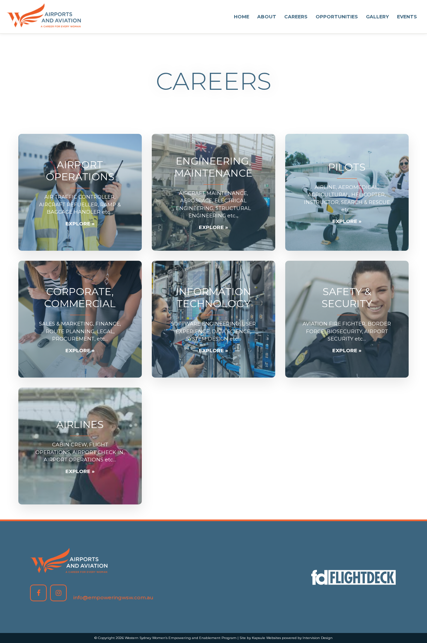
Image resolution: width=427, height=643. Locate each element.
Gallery (377, 17)
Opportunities (337, 17)
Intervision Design (318, 638)
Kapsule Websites (266, 638)
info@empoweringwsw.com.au (113, 597)
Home (241, 17)
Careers (296, 17)
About (266, 17)
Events (407, 17)
